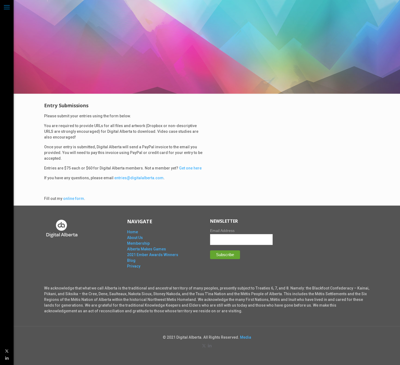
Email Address (222, 230)
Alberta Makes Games (146, 249)
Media (245, 337)
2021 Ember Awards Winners (152, 255)
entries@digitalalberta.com (139, 178)
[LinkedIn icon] (7, 358)
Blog (131, 260)
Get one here (190, 168)
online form (73, 198)
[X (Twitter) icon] (7, 351)
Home (132, 232)
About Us (135, 237)
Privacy (133, 266)
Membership (138, 243)
